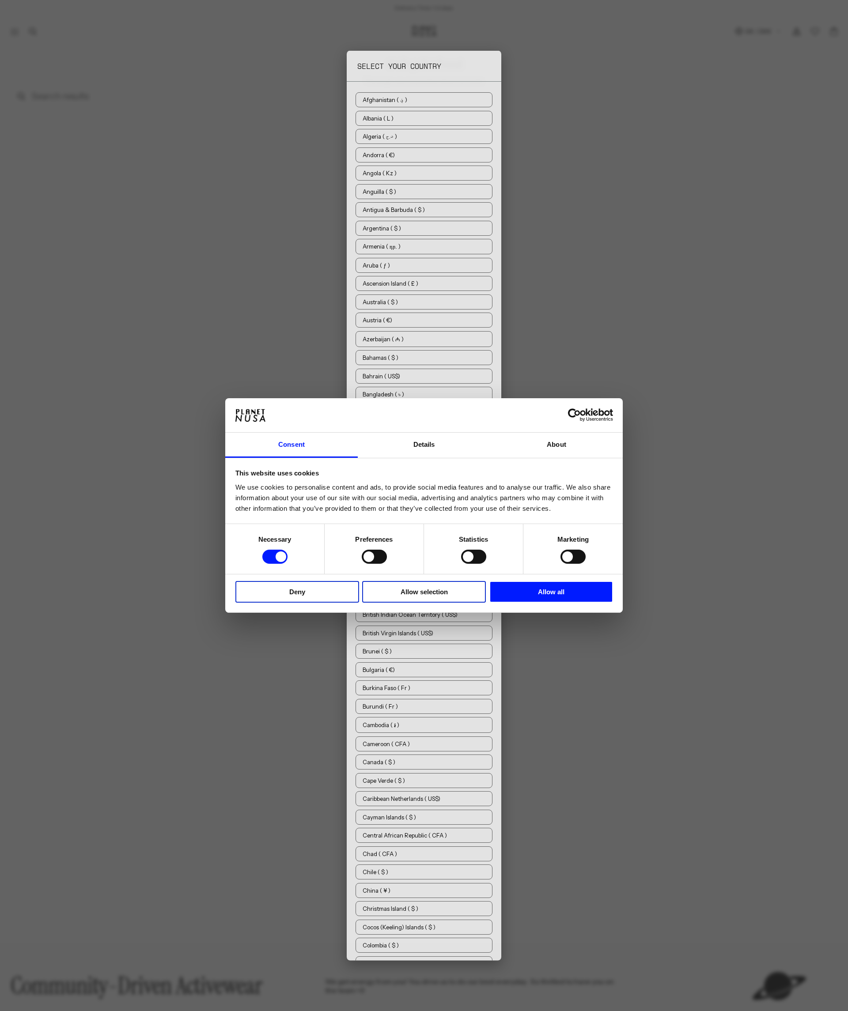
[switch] (374, 557)
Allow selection (424, 592)
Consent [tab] (291, 444)
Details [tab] (424, 444)
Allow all (551, 592)
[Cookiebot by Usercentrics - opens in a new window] (574, 415)
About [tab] (556, 444)
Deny (297, 592)
